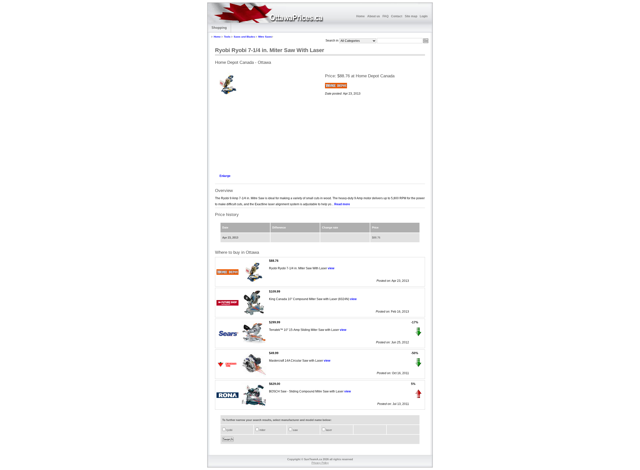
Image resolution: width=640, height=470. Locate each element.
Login (424, 16)
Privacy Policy (320, 462)
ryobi (229, 429)
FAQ (385, 16)
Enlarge (225, 176)
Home (360, 16)
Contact (396, 16)
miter (262, 429)
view (331, 268)
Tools (227, 36)
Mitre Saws (265, 36)
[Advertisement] (265, 134)
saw (295, 429)
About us (373, 16)
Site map (411, 16)
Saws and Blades (244, 36)
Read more (342, 204)
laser (328, 429)
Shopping (219, 28)
